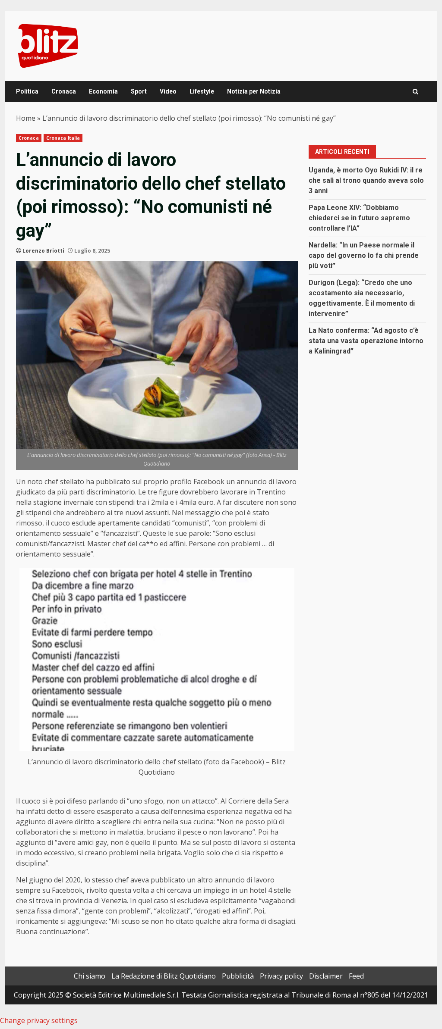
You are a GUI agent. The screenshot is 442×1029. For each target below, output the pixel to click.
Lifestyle (201, 91)
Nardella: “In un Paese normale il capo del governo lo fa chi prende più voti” (364, 255)
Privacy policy (281, 976)
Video (168, 91)
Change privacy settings (39, 1020)
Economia (103, 91)
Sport (139, 91)
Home (25, 118)
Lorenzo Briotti (43, 250)
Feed (356, 976)
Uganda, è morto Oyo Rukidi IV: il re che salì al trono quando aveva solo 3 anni (366, 180)
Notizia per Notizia (254, 91)
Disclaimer (326, 976)
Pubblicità (238, 976)
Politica (27, 91)
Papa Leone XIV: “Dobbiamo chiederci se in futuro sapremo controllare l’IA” (359, 217)
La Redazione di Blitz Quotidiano (163, 976)
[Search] (415, 91)
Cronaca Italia (63, 138)
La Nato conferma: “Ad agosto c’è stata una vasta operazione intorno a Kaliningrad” (366, 340)
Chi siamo (89, 976)
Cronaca (63, 91)
